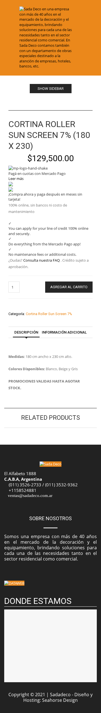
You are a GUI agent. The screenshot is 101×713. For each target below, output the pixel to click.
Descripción (26, 332)
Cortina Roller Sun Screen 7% (49, 314)
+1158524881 (22, 490)
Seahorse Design (60, 700)
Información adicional (64, 332)
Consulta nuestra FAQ (41, 260)
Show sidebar (51, 88)
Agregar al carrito (69, 287)
